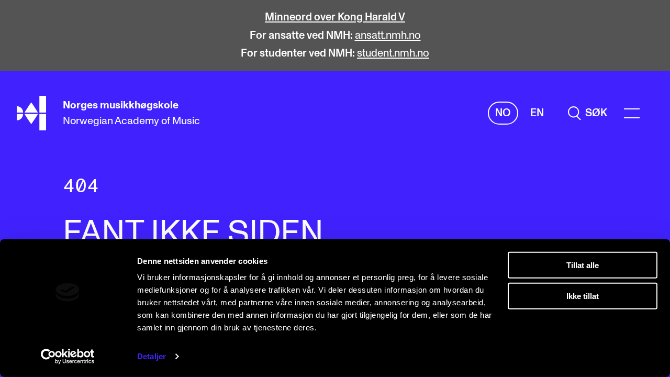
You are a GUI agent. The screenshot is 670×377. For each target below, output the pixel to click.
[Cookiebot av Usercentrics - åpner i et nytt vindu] (68, 356)
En (537, 113)
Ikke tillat (582, 295)
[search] (587, 113)
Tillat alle (582, 265)
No (503, 113)
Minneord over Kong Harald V (335, 17)
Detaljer (151, 356)
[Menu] (632, 113)
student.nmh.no (393, 53)
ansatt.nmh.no (388, 35)
